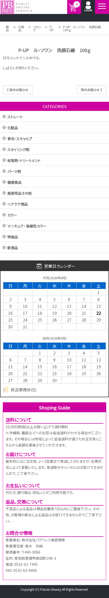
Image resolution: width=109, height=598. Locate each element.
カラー (12, 215)
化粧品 (12, 128)
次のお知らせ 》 (91, 89)
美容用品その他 (19, 193)
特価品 (12, 237)
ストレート (15, 117)
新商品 (12, 248)
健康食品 (14, 182)
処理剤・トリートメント (24, 161)
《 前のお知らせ (17, 89)
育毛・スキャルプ (19, 139)
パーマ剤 (14, 172)
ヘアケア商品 (17, 204)
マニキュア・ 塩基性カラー (27, 226)
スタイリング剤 (18, 150)
